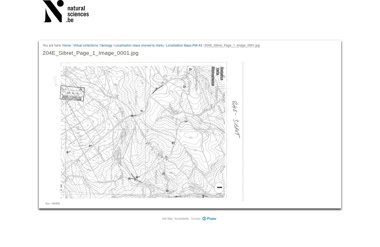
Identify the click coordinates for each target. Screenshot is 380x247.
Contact (195, 218)
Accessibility (182, 218)
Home (66, 45)
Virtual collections (85, 45)
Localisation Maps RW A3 (184, 45)
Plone (209, 218)
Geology (106, 45)
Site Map (167, 218)
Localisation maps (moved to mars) (139, 45)
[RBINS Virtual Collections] (69, 12)
